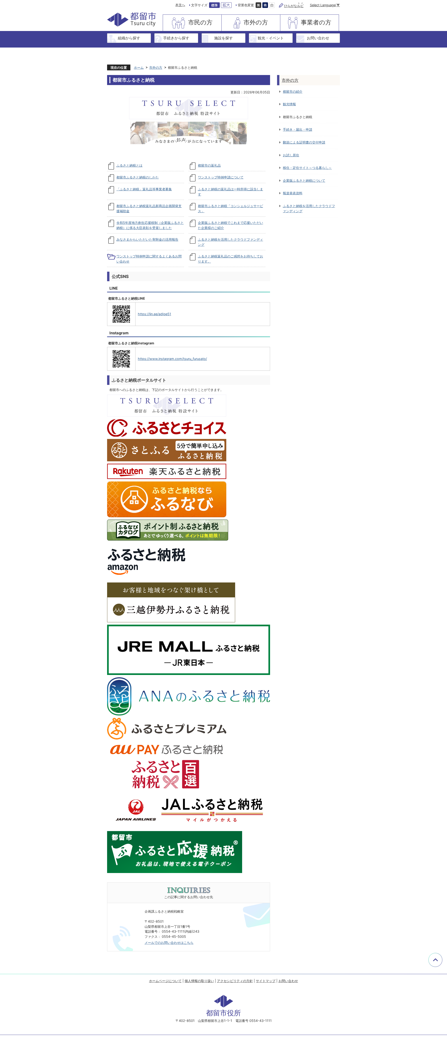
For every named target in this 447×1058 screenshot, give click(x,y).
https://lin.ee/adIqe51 (154, 314)
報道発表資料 (292, 193)
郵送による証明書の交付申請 (304, 142)
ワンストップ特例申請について (221, 177)
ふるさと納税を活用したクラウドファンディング (309, 208)
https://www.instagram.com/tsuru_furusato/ (172, 359)
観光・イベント (271, 38)
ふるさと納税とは (129, 165)
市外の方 (256, 22)
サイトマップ (265, 981)
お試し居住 (291, 155)
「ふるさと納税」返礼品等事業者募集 (144, 189)
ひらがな (294, 6)
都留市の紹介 (292, 91)
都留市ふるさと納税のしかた (137, 177)
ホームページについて (165, 981)
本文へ (180, 5)
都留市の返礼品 (209, 165)
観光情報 (289, 104)
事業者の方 (316, 22)
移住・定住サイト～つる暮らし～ (307, 168)
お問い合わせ (318, 38)
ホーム (139, 67)
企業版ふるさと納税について (304, 180)
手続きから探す (176, 38)
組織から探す (129, 38)
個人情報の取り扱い (199, 981)
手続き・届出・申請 (297, 129)
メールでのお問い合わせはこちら (169, 943)
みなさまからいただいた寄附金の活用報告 (147, 239)
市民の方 (200, 22)
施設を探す (223, 38)
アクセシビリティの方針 (235, 981)
